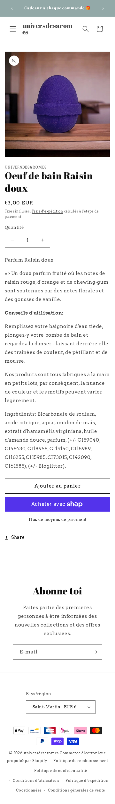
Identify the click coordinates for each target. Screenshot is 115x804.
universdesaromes (41, 753)
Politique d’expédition (86, 780)
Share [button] (18, 537)
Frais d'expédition (47, 211)
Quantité (14, 227)
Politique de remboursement (80, 760)
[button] (13, 29)
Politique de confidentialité (60, 770)
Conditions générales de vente (76, 790)
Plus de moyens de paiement (58, 519)
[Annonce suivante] (103, 8)
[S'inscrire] (95, 652)
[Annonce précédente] (12, 8)
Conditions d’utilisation (36, 780)
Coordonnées (29, 790)
